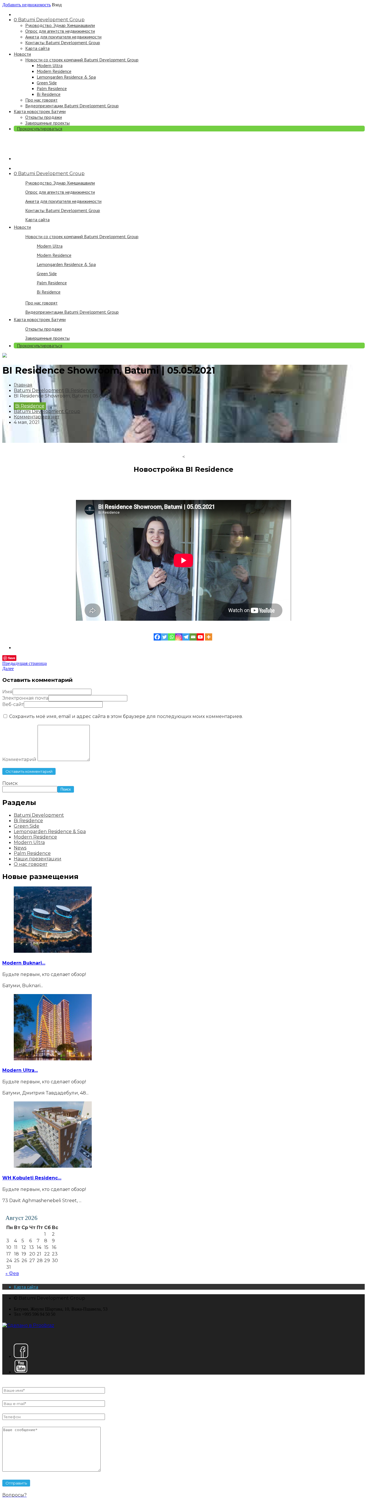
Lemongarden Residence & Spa (66, 77)
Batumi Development (39, 390)
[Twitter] (164, 637)
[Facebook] (157, 637)
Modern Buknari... (23, 963)
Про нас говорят (41, 100)
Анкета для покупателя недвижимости (63, 37)
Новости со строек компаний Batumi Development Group (81, 60)
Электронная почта (25, 698)
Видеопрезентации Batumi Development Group (72, 105)
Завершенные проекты (47, 123)
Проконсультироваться (39, 128)
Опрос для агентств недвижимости (60, 31)
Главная (23, 385)
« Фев (12, 1273)
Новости (22, 54)
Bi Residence (48, 94)
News (20, 848)
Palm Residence (52, 88)
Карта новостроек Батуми (40, 111)
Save (11, 658)
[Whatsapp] (171, 637)
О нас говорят (30, 864)
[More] (208, 637)
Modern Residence (54, 71)
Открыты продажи (43, 117)
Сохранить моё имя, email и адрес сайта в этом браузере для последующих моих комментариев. (126, 716)
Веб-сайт (13, 704)
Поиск (10, 783)
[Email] (193, 637)
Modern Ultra (50, 65)
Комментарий (19, 759)
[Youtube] (200, 637)
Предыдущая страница (24, 663)
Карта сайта (37, 48)
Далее (8, 668)
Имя (7, 691)
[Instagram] (178, 637)
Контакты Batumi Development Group (62, 42)
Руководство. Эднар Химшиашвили (60, 25)
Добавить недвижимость (26, 4)
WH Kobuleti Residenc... (31, 1178)
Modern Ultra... (20, 1070)
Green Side (47, 83)
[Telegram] (186, 637)
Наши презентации (37, 858)
